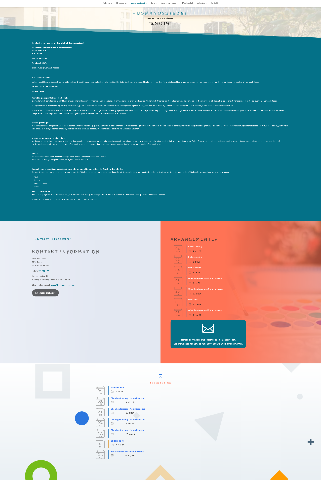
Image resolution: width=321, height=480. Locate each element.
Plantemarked (195, 268)
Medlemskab (187, 3)
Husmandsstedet (137, 3)
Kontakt (214, 3)
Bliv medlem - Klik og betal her (53, 239)
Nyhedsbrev (121, 3)
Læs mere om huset (45, 293)
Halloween (193, 299)
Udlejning (201, 3)
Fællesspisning (195, 246)
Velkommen (108, 3)
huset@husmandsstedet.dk (49, 68)
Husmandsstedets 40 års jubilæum (127, 451)
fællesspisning (118, 440)
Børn (153, 3)
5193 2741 (163, 23)
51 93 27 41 (44, 271)
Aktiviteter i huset (169, 3)
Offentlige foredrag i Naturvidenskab (205, 278)
